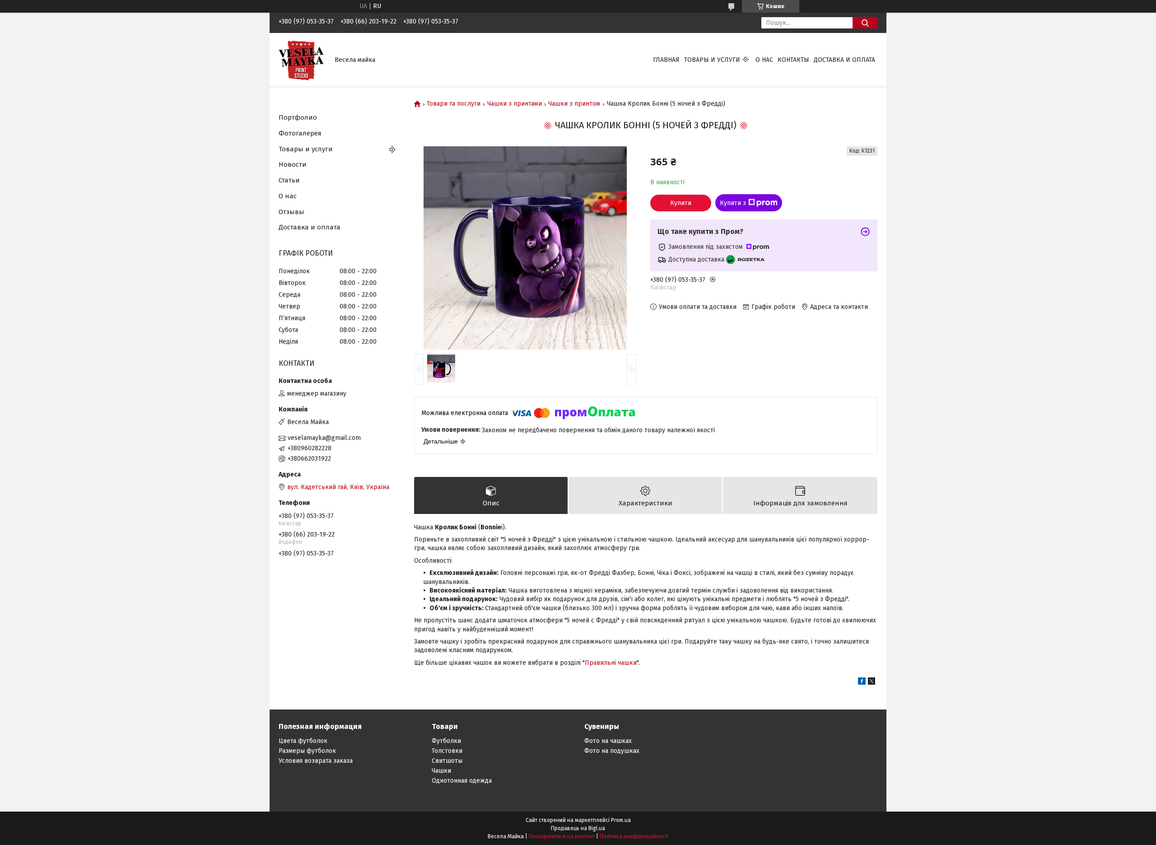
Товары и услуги (712, 60)
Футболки (446, 741)
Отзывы (291, 212)
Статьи (289, 180)
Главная (666, 60)
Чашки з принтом (574, 104)
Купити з (733, 203)
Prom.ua (621, 820)
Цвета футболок (303, 741)
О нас (764, 60)
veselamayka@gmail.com (324, 438)
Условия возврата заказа (316, 761)
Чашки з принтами (514, 104)
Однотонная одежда (462, 780)
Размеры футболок (307, 751)
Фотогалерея (300, 133)
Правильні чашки (611, 663)
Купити (680, 203)
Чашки (441, 771)
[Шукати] (865, 22)
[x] (871, 682)
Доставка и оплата (844, 60)
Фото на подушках (611, 751)
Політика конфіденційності (634, 836)
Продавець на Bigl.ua (578, 828)
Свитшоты (447, 761)
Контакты (793, 60)
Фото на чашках (608, 741)
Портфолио (298, 117)
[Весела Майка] (301, 59)
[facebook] (862, 682)
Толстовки (447, 751)
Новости (293, 164)
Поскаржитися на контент (562, 836)
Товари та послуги (453, 104)
